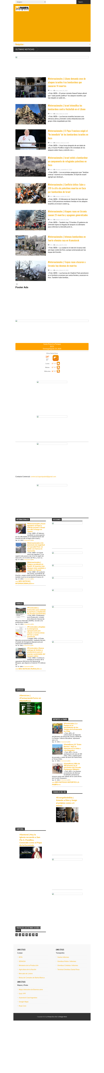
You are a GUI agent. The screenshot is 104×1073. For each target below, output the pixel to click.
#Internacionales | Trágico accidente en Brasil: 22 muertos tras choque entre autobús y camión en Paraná (36, 566)
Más (33, 540)
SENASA (22, 961)
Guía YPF (22, 993)
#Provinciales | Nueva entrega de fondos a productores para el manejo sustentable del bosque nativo (36, 652)
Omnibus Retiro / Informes (66, 961)
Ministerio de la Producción (28, 965)
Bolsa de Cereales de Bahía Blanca (32, 978)
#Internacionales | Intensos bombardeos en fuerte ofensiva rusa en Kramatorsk (67, 238)
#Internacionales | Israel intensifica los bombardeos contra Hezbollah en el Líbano (66, 107)
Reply (51, 90)
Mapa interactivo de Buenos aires (31, 989)
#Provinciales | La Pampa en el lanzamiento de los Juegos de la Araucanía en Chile (73, 727)
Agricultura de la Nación (27, 969)
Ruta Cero (22, 1006)
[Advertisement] (52, 27)
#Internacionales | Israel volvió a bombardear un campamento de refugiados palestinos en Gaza (68, 161)
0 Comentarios (27, 540)
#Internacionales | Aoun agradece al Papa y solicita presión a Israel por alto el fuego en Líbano (36, 527)
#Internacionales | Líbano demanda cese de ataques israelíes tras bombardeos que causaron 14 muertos (67, 82)
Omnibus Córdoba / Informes (67, 965)
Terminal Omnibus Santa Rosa (68, 969)
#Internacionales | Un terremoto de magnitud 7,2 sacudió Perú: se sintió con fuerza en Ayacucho (36, 547)
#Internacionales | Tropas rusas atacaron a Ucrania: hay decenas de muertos (67, 263)
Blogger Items (63, 1016)
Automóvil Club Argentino (28, 998)
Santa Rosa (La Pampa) (52, 344)
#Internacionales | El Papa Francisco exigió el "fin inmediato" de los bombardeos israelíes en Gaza (68, 134)
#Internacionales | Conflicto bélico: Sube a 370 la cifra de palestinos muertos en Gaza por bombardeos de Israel (67, 188)
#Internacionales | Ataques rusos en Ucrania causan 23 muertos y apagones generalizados (68, 213)
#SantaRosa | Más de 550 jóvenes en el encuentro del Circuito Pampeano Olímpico (72, 766)
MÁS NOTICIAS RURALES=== (30, 669)
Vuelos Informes (63, 957)
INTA (20, 957)
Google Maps (23, 1002)
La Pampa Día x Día (51, 1016)
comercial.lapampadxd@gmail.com (43, 476)
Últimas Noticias (24, 49)
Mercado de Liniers (26, 973)
